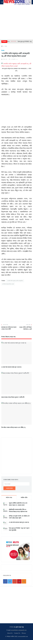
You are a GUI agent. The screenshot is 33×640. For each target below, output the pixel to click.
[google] (14, 581)
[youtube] (19, 581)
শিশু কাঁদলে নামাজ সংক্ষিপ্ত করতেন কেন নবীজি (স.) (13, 427)
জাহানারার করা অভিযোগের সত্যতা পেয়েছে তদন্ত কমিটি (8, 328)
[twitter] (10, 581)
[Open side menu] (2, 2)
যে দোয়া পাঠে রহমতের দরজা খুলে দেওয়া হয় (11, 367)
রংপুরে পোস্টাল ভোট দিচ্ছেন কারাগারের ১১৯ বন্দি (25, 328)
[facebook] (5, 581)
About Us (9, 633)
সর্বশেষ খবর (9, 497)
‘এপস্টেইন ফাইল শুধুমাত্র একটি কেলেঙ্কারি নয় (15, 280)
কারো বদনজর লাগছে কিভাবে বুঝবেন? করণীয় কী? (13, 397)
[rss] (24, 581)
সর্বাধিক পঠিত (24, 497)
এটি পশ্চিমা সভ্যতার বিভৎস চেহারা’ (8, 284)
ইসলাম (6, 46)
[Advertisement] (16, 21)
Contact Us (17, 633)
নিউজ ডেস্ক (5, 59)
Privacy (24, 633)
